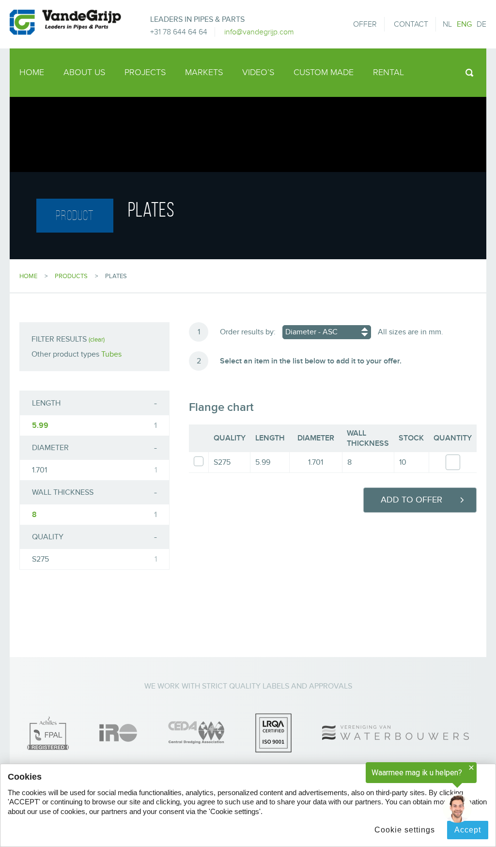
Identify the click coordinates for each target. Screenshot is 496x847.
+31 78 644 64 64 (178, 32)
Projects (145, 72)
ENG (464, 24)
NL (447, 24)
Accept (467, 830)
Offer (365, 24)
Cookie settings (404, 830)
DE (481, 24)
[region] (377, 795)
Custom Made (324, 72)
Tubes (111, 354)
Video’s (258, 72)
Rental (388, 72)
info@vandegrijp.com (259, 32)
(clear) (97, 340)
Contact (411, 24)
